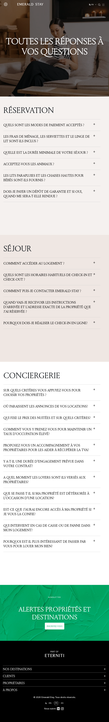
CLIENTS (9, 676)
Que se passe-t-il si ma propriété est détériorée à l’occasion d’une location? (46, 495)
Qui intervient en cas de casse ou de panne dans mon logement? (46, 527)
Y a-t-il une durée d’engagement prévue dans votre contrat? (43, 463)
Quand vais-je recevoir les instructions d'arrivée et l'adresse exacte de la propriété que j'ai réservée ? (47, 307)
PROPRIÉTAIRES (14, 683)
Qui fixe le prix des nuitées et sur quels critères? (47, 418)
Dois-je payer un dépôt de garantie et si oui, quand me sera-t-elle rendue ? (42, 193)
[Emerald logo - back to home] (24, 4)
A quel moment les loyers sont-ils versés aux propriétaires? (44, 479)
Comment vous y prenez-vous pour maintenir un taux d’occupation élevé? (47, 431)
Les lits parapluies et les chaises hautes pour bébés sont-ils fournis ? (43, 177)
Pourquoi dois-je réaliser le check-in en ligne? (45, 323)
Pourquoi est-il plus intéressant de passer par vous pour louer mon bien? (44, 543)
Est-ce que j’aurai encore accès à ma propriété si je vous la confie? (47, 511)
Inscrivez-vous (54, 626)
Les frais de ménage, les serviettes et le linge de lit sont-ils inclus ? (46, 138)
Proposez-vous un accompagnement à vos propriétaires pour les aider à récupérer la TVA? (46, 447)
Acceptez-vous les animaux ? (28, 164)
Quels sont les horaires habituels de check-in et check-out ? (47, 277)
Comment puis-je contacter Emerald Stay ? (42, 291)
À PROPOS (10, 690)
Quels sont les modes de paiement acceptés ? (43, 125)
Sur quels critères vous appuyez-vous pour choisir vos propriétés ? (42, 392)
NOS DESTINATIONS (17, 669)
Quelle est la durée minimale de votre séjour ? (45, 152)
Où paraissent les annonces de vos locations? (45, 406)
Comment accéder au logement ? (33, 263)
